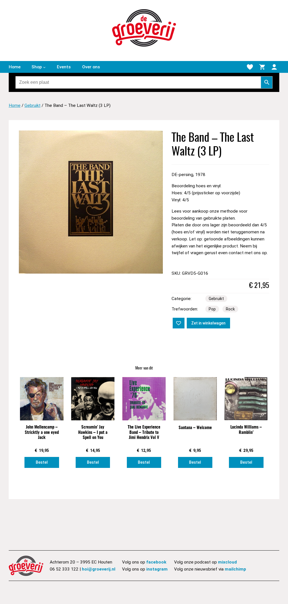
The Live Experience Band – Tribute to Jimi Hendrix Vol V (144, 432)
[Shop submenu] (44, 67)
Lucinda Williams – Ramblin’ (246, 430)
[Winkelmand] (262, 67)
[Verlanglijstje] (250, 67)
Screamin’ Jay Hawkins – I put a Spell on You (92, 432)
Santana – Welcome (195, 428)
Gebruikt (32, 105)
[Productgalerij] (91, 202)
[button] (178, 322)
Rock (230, 309)
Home (15, 105)
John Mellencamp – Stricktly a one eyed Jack (42, 432)
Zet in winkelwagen (208, 323)
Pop (212, 309)
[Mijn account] (274, 67)
